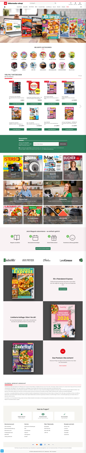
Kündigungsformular (9, 432)
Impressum (54, 451)
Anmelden (64, 143)
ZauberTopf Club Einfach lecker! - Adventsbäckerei (34, 97)
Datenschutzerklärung (48, 149)
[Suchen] (55, 3)
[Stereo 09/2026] (69, 88)
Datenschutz (47, 451)
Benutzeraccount (8, 430)
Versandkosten (27, 430)
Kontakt (25, 436)
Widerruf (26, 432)
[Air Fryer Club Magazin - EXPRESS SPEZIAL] (69, 113)
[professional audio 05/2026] (16, 88)
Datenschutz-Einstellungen (29, 426)
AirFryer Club (66, 426)
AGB (50, 451)
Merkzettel (7, 434)
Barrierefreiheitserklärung (10, 428)
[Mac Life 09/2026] (34, 113)
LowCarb (66, 428)
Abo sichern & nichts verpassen (43, 248)
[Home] (4, 7)
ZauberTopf (66, 434)
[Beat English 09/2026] (51, 88)
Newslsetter (46, 426)
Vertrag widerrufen (8, 436)
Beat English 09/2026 (48, 96)
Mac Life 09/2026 (30, 122)
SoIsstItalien (66, 430)
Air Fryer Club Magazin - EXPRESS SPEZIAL (69, 122)
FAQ (25, 428)
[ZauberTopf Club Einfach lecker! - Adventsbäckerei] (34, 88)
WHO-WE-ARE (47, 430)
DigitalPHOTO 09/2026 (13, 122)
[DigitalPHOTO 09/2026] (16, 113)
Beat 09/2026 (47, 122)
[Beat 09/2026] (51, 113)
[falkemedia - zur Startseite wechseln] (13, 3)
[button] (2, 450)
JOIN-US (46, 432)
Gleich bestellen (62, 289)
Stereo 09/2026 (65, 96)
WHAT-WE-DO (47, 428)
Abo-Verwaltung (8, 426)
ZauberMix (66, 432)
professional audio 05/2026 (14, 96)
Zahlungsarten (27, 434)
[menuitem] (43, 3)
